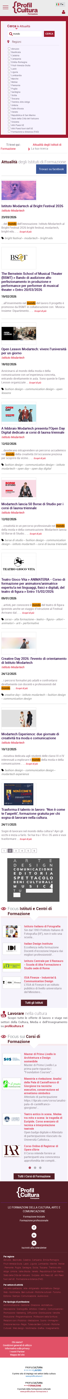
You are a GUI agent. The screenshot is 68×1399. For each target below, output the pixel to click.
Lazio (14, 68)
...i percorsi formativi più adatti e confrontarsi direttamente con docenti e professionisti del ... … (29, 684)
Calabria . (27, 1259)
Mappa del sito (17, 1354)
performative (31, 623)
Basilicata (16, 52)
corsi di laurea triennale (52, 544)
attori (59, 619)
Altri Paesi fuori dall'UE (22, 128)
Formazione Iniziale (34, 1216)
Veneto (14, 111)
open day (23, 468)
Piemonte (15, 85)
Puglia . (18, 1267)
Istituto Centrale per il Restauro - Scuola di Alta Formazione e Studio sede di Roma (43, 964)
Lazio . (27, 1263)
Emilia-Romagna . (51, 1259)
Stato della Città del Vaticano (25, 118)
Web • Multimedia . (12, 1292)
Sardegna (15, 91)
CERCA (49, 33)
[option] (33, 1108)
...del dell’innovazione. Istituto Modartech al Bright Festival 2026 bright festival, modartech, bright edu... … (33, 227)
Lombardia (16, 75)
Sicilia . (36, 1267)
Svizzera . (36, 1275)
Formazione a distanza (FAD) (25, 131)
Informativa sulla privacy (17, 1348)
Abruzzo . (8, 1259)
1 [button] (30, 1168)
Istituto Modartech (12, 210)
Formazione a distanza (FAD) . (30, 1279)
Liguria (14, 72)
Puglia (14, 88)
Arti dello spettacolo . (13, 1288)
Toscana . (44, 1267)
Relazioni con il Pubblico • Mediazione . (21, 1320)
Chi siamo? (17, 1342)
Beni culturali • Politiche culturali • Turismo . (41, 1292)
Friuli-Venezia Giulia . (13, 1263)
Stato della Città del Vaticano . (17, 1275)
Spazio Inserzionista (63, 12)
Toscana (15, 98)
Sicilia (14, 95)
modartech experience (15, 774)
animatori (7, 623)
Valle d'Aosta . (25, 1271)
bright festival (13, 238)
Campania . (37, 1259)
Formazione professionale (34, 1220)
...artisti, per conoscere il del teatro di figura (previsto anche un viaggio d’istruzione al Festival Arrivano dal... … (32, 609)
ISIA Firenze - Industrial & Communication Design (40, 979)
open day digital (41, 468)
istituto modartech (23, 544)
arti (18, 623)
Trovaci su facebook (51, 169)
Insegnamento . (53, 1328)
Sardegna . (27, 1267)
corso (8, 619)
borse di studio (14, 540)
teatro (40, 619)
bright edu (46, 238)
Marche (14, 78)
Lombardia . (44, 1263)
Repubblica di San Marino (23, 115)
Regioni (16, 42)
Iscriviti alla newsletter (34, 1247)
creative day (12, 695)
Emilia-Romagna (19, 62)
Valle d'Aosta (17, 108)
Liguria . (34, 1263)
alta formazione (24, 619)
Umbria (14, 105)
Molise (14, 82)
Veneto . (36, 1271)
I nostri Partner (17, 1351)
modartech (30, 238)
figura (50, 619)
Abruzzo (15, 48)
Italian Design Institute (38, 944)
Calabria (15, 55)
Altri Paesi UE (17, 125)
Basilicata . (18, 1259)
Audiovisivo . (43, 1296)
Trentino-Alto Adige (20, 101)
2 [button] (35, 1168)
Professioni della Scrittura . (45, 1316)
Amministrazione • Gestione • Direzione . (22, 1305)
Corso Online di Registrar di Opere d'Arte (41, 1148)
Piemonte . (10, 1267)
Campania (16, 58)
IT (60, 4)
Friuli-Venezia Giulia (20, 65)
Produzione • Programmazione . (18, 1316)
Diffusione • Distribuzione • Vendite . (44, 1312)
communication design (39, 389)
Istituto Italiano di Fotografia (42, 926)
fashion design (14, 389)
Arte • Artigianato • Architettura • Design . (42, 1288)
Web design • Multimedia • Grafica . (29, 1328)
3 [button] (40, 1168)
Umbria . (14, 1271)
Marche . (54, 1263)
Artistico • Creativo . (38, 1308)
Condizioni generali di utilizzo (17, 1345)
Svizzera (15, 121)
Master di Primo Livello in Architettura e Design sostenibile (40, 1057)
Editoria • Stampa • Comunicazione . (20, 1296)
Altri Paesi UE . (48, 1275)
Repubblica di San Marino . (52, 1271)
